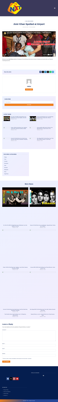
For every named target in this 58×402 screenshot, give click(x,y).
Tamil (5, 159)
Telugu (5, 157)
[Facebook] (7, 378)
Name (3, 343)
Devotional (6, 163)
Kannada (6, 167)
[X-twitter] (11, 378)
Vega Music (6, 173)
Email (3, 348)
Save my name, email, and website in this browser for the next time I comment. (17, 358)
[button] (55, 8)
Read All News (29, 89)
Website (3, 353)
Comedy (5, 161)
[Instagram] (14, 378)
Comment (4, 329)
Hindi (5, 165)
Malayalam (6, 169)
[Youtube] (17, 378)
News (5, 171)
